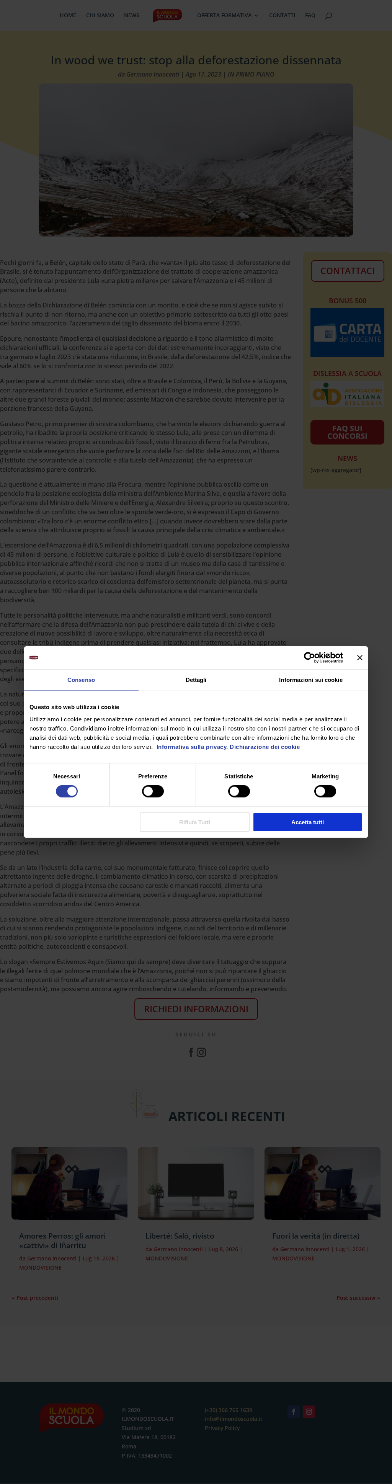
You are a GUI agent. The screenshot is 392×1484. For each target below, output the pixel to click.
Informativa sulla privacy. (191, 746)
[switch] (153, 791)
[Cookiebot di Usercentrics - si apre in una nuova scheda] (309, 658)
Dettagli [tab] (196, 680)
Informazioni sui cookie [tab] (310, 680)
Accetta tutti (307, 822)
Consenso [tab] (81, 680)
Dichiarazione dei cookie (265, 746)
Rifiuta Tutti (194, 822)
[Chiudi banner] (360, 657)
